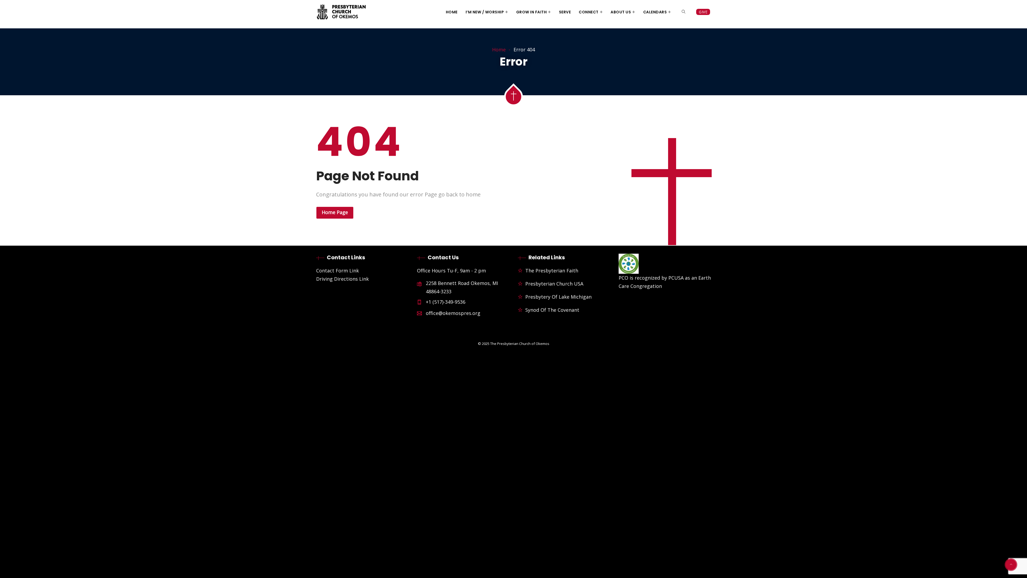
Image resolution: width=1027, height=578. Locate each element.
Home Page (335, 212)
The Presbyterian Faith (551, 270)
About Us (621, 12)
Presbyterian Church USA (554, 283)
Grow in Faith (531, 12)
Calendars (655, 12)
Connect (589, 12)
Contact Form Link (337, 270)
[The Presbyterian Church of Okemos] (341, 12)
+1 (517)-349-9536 (445, 302)
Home (452, 12)
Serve (565, 12)
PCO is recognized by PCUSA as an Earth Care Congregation (665, 282)
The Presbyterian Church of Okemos (519, 343)
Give (703, 11)
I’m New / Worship (485, 12)
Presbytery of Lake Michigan (558, 297)
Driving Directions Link (342, 279)
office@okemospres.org (453, 313)
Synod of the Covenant (552, 310)
